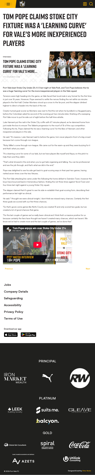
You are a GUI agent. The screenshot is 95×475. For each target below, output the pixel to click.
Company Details (16, 291)
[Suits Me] (47, 410)
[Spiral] (47, 444)
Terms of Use (13, 318)
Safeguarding (13, 298)
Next (88, 268)
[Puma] (47, 378)
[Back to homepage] (22, 4)
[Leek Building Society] (15, 410)
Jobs (7, 285)
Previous (9, 268)
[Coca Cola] (79, 445)
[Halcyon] (47, 421)
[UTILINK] (71, 459)
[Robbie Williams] (79, 378)
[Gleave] (79, 410)
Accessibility (12, 305)
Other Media (86, 471)
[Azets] (23, 459)
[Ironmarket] (15, 378)
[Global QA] (15, 444)
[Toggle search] (91, 4)
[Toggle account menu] (85, 4)
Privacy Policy (13, 312)
